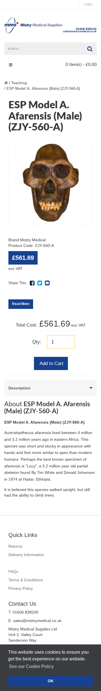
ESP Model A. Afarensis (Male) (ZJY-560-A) (43, 88)
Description (19, 388)
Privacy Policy (20, 588)
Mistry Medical (33, 240)
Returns (15, 546)
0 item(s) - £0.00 (81, 65)
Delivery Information (26, 554)
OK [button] (51, 681)
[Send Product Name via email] (47, 283)
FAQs (13, 571)
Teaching (19, 83)
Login (88, 4)
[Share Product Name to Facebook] (32, 283)
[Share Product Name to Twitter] (39, 283)
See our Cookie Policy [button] (31, 666)
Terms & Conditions (25, 580)
